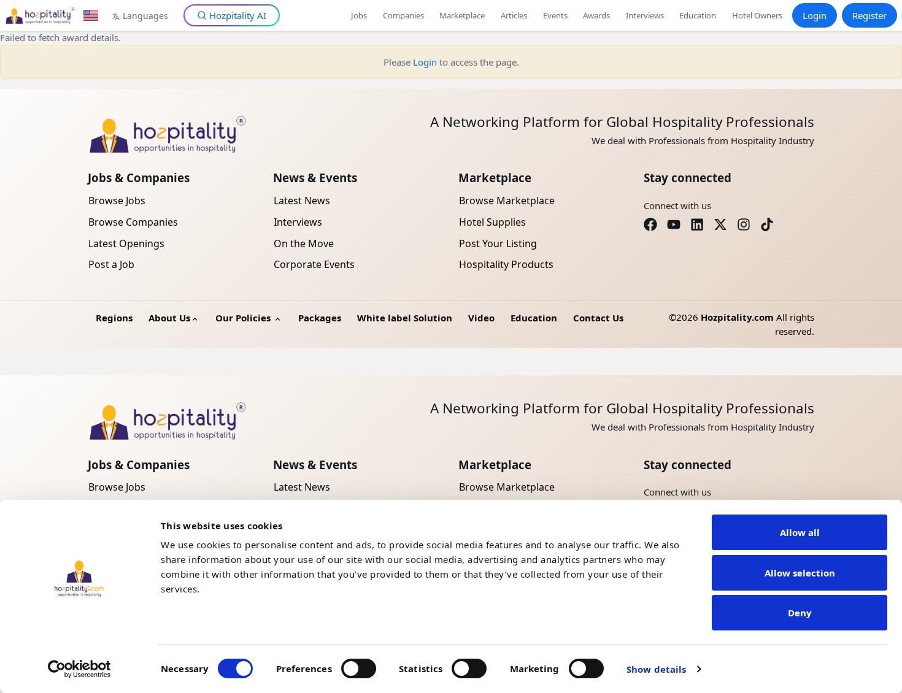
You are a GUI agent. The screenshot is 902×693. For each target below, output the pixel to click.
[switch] (358, 668)
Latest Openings (126, 243)
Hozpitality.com (737, 317)
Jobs (359, 15)
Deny (800, 613)
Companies (403, 15)
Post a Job (111, 264)
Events (555, 15)
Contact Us (598, 318)
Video (481, 318)
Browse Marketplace (507, 200)
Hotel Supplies (492, 222)
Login (815, 15)
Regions (114, 318)
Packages (319, 318)
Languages (145, 15)
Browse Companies (133, 222)
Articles (514, 15)
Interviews (645, 15)
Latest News (302, 200)
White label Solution (404, 318)
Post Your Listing (498, 243)
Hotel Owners (757, 15)
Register (869, 15)
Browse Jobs (116, 200)
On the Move (304, 243)
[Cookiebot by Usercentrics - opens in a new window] (79, 669)
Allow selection (800, 573)
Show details (656, 669)
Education (697, 15)
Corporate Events (314, 264)
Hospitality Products (506, 264)
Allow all (800, 532)
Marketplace (462, 15)
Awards (596, 15)
